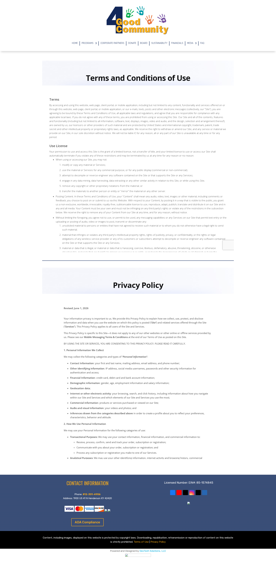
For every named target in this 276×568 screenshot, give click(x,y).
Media (190, 43)
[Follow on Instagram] (191, 492)
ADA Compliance (87, 522)
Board (143, 43)
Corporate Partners (112, 43)
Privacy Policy (158, 541)
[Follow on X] (185, 492)
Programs (87, 43)
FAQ (202, 43)
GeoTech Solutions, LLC (153, 550)
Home (75, 43)
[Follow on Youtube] (179, 492)
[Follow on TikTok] (198, 492)
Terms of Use (141, 541)
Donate (132, 43)
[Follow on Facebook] (172, 492)
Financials (177, 43)
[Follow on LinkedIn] (204, 492)
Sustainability (159, 43)
